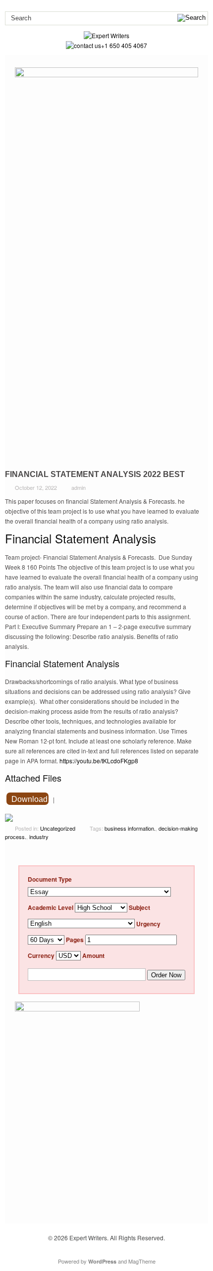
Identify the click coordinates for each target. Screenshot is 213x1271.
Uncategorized (57, 828)
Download (29, 799)
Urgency (148, 923)
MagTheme (142, 1261)
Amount (93, 955)
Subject (139, 907)
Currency (41, 955)
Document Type (50, 879)
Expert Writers (88, 1237)
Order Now (166, 975)
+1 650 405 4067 (124, 45)
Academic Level (50, 907)
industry (39, 837)
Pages (75, 939)
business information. (130, 828)
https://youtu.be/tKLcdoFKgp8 (98, 760)
